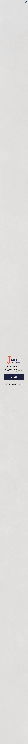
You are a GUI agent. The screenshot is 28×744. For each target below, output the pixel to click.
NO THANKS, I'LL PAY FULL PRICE (14, 384)
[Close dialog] (26, 2)
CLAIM (14, 377)
